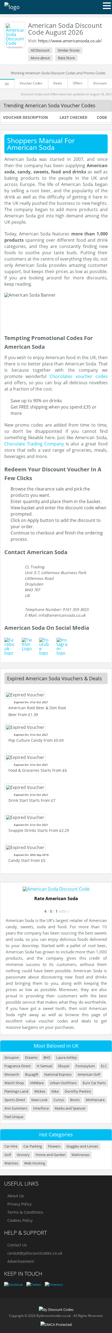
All (7, 84)
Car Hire (10, 1146)
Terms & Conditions (25, 1212)
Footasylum (85, 1066)
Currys (59, 1100)
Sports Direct (14, 1100)
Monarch (11, 1074)
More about (40, 57)
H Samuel (44, 1066)
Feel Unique (13, 1117)
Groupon (11, 1057)
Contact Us (17, 1245)
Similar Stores (69, 50)
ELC (104, 1066)
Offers (77, 83)
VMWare (37, 1083)
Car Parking (32, 1146)
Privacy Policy (19, 1204)
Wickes (39, 1091)
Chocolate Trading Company (34, 444)
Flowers (54, 1146)
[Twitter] (33, 1284)
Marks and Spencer (70, 1108)
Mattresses (80, 1154)
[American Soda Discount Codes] (14, 34)
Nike (55, 1091)
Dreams (31, 1057)
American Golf (88, 1074)
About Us (15, 1195)
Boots (75, 1100)
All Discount (40, 50)
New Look (39, 1100)
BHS (46, 1057)
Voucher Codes (31, 83)
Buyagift (31, 1074)
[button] (107, 5)
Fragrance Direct (17, 1066)
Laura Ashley (66, 1057)
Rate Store (66, 57)
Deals (57, 83)
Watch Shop (14, 1083)
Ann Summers (15, 1108)
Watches (11, 1163)
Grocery (23, 1154)
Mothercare (95, 1100)
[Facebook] (13, 1284)
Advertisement (20, 1261)
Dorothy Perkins (78, 1091)
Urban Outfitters (63, 1083)
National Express (57, 1074)
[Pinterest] (54, 1284)
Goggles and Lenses (82, 1146)
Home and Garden (51, 1154)
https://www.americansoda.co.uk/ (70, 40)
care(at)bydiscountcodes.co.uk (34, 1253)
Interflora (41, 1108)
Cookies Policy (20, 1220)
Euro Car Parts (94, 1083)
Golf (7, 1154)
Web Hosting (34, 1163)
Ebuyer (64, 1066)
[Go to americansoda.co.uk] (56, 889)
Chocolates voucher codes (79, 376)
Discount (100, 83)
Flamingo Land (16, 1091)
